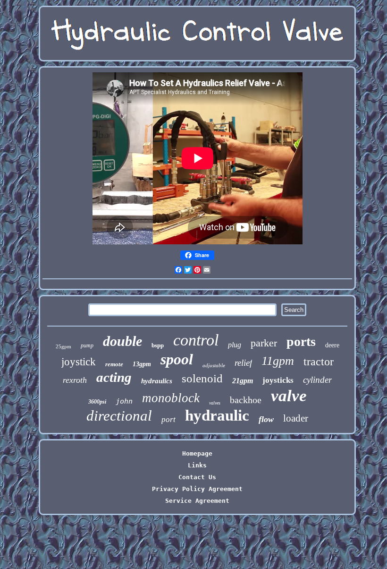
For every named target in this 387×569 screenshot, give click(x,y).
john (124, 401)
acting (114, 377)
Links (197, 465)
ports (301, 341)
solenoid (202, 378)
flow (266, 419)
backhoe (245, 400)
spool (176, 359)
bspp (157, 345)
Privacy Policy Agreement (197, 488)
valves (214, 402)
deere (332, 345)
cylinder (317, 380)
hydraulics (156, 381)
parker (264, 343)
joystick (78, 362)
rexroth (75, 380)
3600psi (97, 401)
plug (234, 345)
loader (295, 418)
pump (87, 345)
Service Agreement (197, 500)
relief (243, 363)
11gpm (277, 361)
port (168, 419)
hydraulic (217, 415)
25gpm (63, 346)
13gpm (142, 364)
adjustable (213, 365)
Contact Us (197, 477)
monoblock (171, 398)
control (196, 340)
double (122, 341)
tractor (318, 361)
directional (119, 415)
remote (114, 364)
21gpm (242, 381)
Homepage (197, 453)
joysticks (278, 380)
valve (289, 396)
